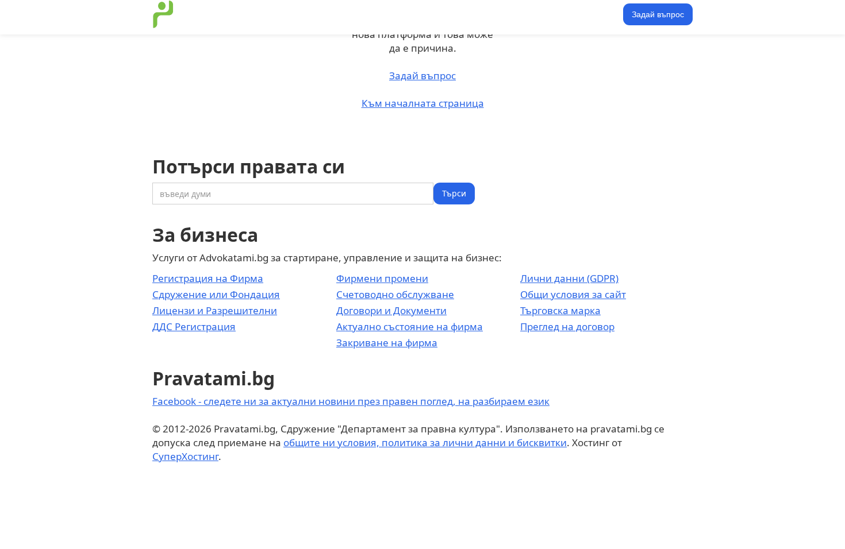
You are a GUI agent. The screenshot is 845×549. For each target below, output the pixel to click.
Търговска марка (560, 310)
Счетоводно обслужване (395, 294)
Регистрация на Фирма (207, 278)
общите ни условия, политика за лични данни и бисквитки (425, 442)
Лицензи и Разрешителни (214, 310)
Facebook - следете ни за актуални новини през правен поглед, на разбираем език (351, 401)
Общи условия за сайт (573, 294)
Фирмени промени (382, 278)
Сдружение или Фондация (216, 294)
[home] (163, 14)
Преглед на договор (567, 326)
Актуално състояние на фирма (409, 326)
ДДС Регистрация (194, 326)
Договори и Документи (391, 310)
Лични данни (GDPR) (569, 278)
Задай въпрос (658, 14)
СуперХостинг (185, 456)
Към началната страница (423, 103)
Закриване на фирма (386, 342)
